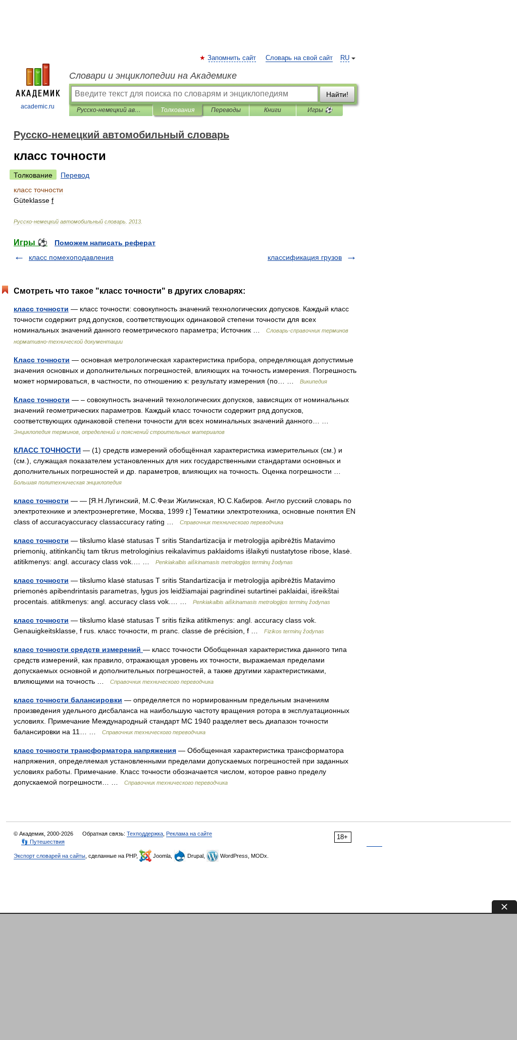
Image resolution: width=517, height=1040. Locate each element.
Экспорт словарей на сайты (49, 856)
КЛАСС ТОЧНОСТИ (47, 450)
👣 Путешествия (43, 842)
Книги (272, 110)
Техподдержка (145, 834)
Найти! (337, 94)
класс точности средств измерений (78, 649)
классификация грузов (305, 257)
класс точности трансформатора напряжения (95, 750)
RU (344, 58)
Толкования (177, 110)
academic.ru (38, 106)
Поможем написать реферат (105, 243)
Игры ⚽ (319, 110)
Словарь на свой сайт (299, 58)
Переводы (226, 110)
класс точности (41, 309)
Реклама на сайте (189, 834)
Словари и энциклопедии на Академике (153, 76)
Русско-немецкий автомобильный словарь (111, 110)
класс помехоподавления (71, 257)
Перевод (75, 175)
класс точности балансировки (68, 700)
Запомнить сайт (232, 58)
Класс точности (42, 360)
